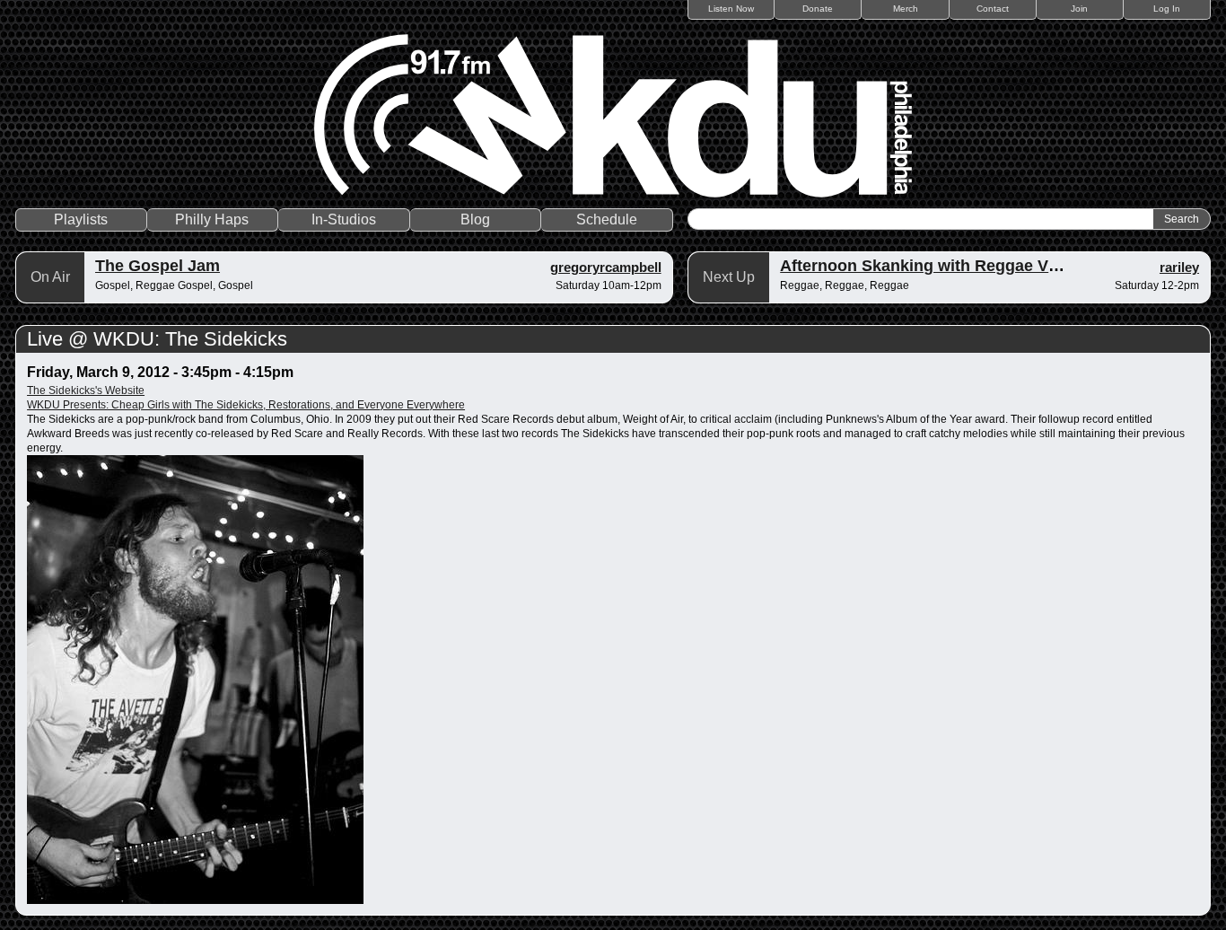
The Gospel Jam (157, 266)
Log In (1166, 8)
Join (1079, 8)
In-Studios (343, 219)
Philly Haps (212, 219)
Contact (992, 8)
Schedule (606, 219)
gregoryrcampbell (605, 267)
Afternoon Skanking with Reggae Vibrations (948, 266)
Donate (817, 8)
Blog (475, 219)
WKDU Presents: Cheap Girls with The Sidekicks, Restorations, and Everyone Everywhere (246, 405)
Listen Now (731, 8)
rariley (1179, 267)
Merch (905, 8)
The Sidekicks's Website (85, 390)
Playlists (81, 219)
